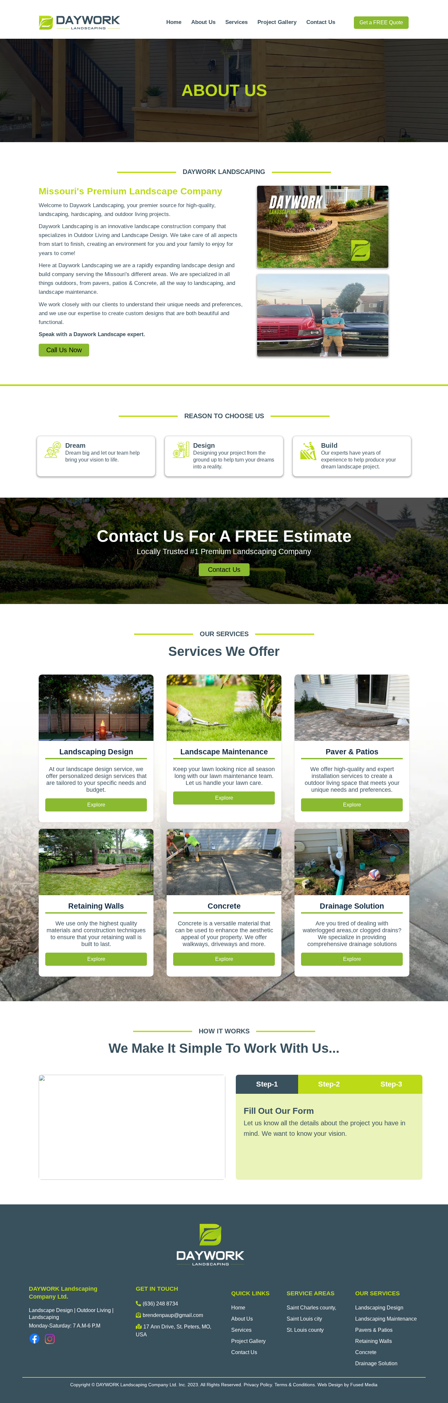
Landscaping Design (379, 1307)
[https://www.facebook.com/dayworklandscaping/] (34, 1338)
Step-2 (329, 1084)
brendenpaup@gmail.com (173, 1315)
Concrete (366, 1352)
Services (236, 22)
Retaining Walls (373, 1341)
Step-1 (267, 1084)
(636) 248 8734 (160, 1303)
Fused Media (363, 1384)
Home (173, 22)
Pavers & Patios (374, 1330)
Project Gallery (276, 22)
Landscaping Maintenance (386, 1319)
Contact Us (320, 22)
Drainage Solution (376, 1363)
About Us (203, 22)
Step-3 (391, 1084)
